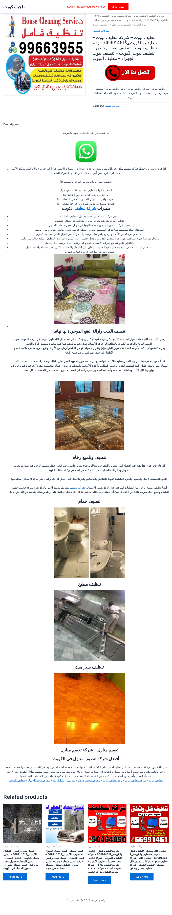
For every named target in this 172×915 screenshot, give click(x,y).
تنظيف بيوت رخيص (89, 780)
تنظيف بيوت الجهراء (39, 780)
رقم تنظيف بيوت (112, 780)
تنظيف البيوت (17, 780)
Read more (15, 876)
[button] (118, 6)
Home (96, 15)
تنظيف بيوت (156, 780)
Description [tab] (11, 124)
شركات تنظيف (156, 15)
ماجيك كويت (14, 6)
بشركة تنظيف (77, 487)
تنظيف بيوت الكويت (64, 780)
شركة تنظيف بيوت (135, 780)
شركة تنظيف (86, 208)
